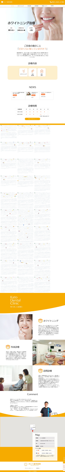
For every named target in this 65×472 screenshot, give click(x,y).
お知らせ (14, 95)
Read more (12, 411)
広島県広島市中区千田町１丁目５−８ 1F (47, 440)
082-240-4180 (42, 443)
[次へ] (58, 24)
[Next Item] (61, 209)
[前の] (7, 24)
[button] (32, 112)
